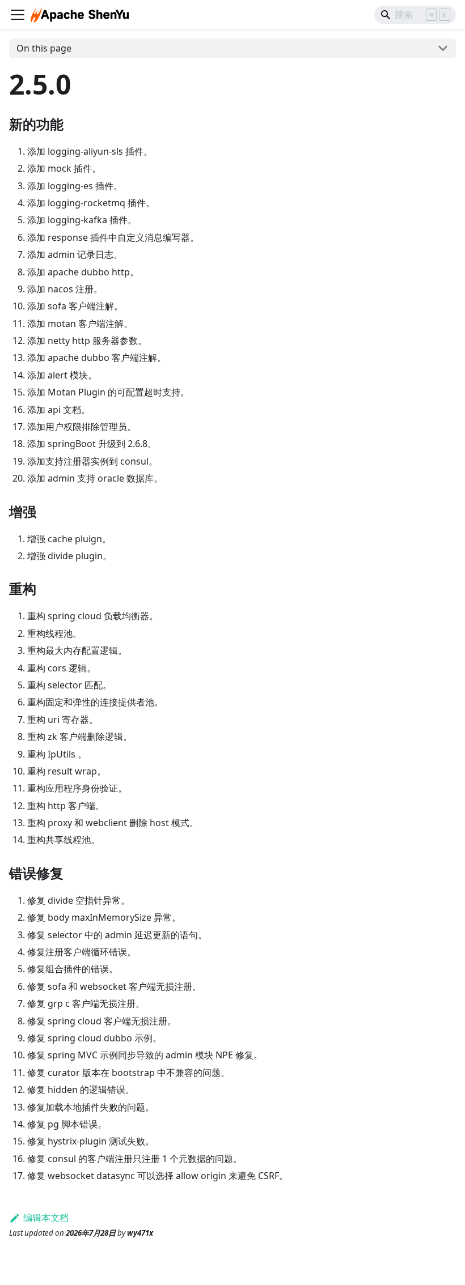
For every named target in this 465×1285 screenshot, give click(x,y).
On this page (43, 48)
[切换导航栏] (17, 14)
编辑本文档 (46, 1217)
